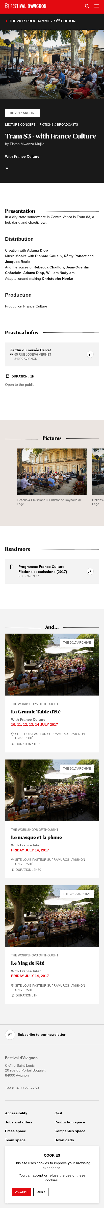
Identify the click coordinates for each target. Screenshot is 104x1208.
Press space (15, 1131)
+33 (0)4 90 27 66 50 (22, 1088)
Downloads (64, 1140)
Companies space (70, 1131)
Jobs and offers (18, 1122)
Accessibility (16, 1113)
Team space (15, 1140)
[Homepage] (25, 6)
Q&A (58, 1113)
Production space (70, 1122)
